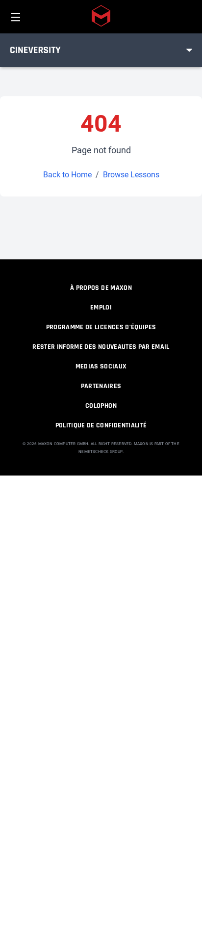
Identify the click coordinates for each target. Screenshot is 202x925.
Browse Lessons (131, 174)
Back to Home (67, 174)
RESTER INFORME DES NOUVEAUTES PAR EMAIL (101, 346)
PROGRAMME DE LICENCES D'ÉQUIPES (101, 327)
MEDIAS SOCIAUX (101, 366)
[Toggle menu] (189, 50)
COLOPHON (101, 405)
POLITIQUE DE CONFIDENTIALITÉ (101, 425)
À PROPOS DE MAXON (101, 287)
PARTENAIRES (101, 386)
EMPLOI (101, 307)
